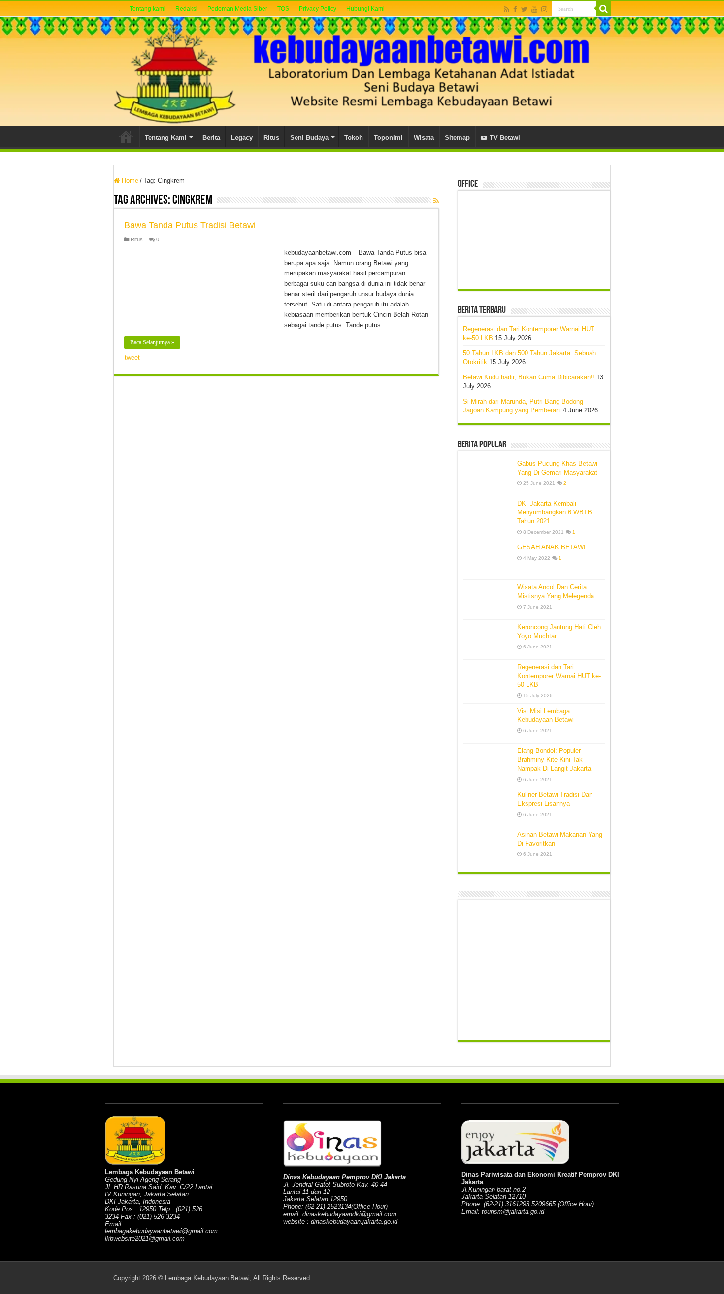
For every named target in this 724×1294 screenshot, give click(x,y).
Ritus (271, 137)
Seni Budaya (309, 137)
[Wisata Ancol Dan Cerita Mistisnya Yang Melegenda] (487, 599)
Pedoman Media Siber (237, 8)
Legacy (242, 137)
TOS (283, 8)
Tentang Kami (166, 137)
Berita (211, 137)
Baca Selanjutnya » (152, 342)
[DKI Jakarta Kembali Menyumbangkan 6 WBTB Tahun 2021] (487, 516)
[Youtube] (534, 9)
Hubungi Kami (365, 8)
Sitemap (457, 137)
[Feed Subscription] (436, 200)
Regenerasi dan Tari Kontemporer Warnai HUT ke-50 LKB (559, 675)
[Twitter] (524, 9)
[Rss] (506, 9)
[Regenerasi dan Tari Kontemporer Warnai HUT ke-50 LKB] (487, 679)
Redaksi (186, 8)
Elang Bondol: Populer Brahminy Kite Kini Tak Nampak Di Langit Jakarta (554, 759)
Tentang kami (147, 8)
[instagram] (544, 9)
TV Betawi (505, 137)
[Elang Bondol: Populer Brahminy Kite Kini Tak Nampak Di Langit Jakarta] (487, 763)
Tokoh (353, 137)
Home (126, 136)
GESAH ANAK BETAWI (551, 547)
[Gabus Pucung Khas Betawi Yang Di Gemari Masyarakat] (487, 476)
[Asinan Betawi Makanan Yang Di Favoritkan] (487, 847)
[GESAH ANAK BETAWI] (487, 560)
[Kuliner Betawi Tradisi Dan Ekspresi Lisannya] (487, 807)
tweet (132, 357)
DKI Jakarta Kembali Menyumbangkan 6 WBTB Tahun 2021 (554, 512)
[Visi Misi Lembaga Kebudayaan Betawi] (487, 723)
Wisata (424, 137)
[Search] (603, 8)
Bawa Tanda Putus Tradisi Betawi (190, 225)
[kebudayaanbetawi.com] (362, 71)
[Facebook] (515, 9)
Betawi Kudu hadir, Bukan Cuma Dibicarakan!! (528, 377)
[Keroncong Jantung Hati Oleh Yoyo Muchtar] (487, 639)
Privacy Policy (317, 8)
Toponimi (388, 137)
